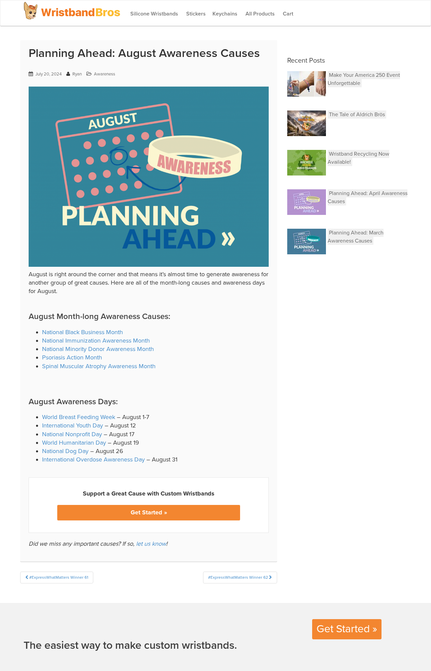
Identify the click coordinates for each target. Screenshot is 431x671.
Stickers (195, 13)
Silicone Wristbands (153, 13)
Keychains (224, 13)
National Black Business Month (82, 332)
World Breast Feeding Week (78, 417)
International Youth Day (72, 425)
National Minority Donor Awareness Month (98, 349)
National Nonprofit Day (72, 434)
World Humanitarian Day (74, 442)
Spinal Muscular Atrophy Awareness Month (99, 366)
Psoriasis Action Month (72, 357)
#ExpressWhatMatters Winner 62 (238, 577)
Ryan (77, 74)
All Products (259, 13)
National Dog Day (65, 451)
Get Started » (149, 512)
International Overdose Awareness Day (93, 459)
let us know (151, 543)
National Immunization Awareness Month (96, 340)
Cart (287, 13)
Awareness (104, 74)
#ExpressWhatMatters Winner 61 (58, 577)
